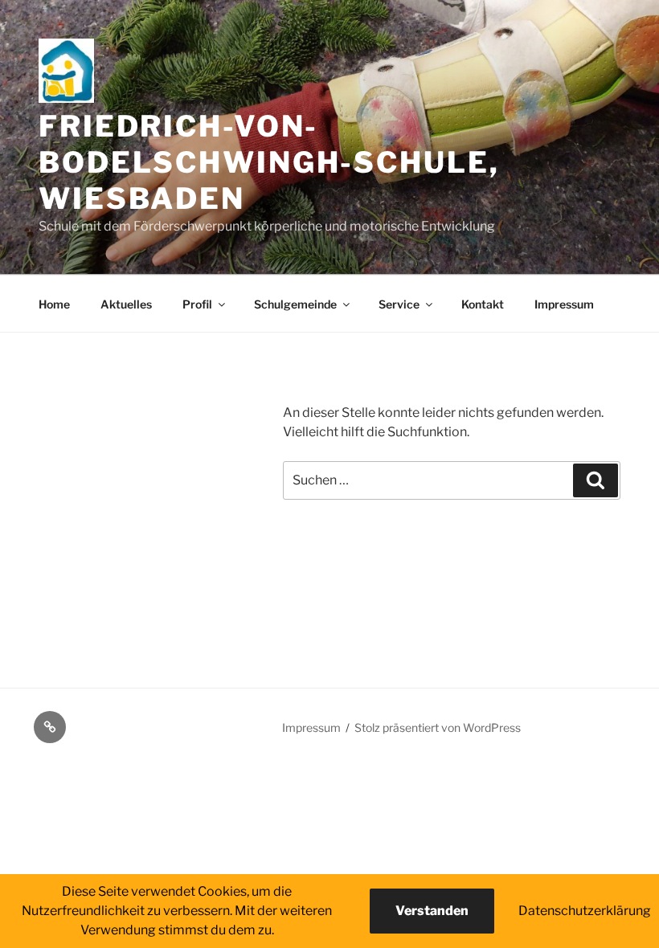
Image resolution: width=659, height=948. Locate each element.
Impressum (564, 304)
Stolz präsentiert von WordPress (437, 727)
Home (54, 304)
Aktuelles (126, 304)
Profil (197, 304)
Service (399, 304)
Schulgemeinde (295, 304)
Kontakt (482, 304)
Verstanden (432, 910)
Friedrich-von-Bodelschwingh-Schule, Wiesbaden (269, 162)
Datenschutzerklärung (584, 910)
